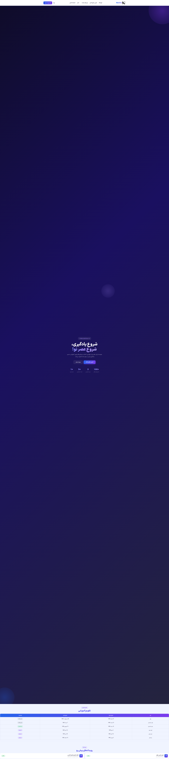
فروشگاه (100, 2)
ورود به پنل (47, 3)
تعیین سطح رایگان (89, 362)
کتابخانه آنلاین (72, 2)
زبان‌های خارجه (85, 2)
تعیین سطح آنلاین (93, 2)
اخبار (78, 2)
